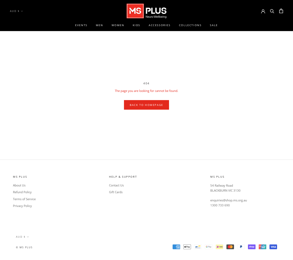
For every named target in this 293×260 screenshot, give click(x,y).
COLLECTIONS (190, 25)
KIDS (136, 25)
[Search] (272, 11)
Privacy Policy (22, 206)
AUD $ (15, 11)
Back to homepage (146, 105)
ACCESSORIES (160, 25)
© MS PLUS (24, 247)
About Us (19, 185)
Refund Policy (22, 192)
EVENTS (81, 25)
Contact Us (116, 185)
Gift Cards (116, 192)
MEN (99, 25)
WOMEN (118, 25)
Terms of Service (24, 199)
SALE (214, 25)
